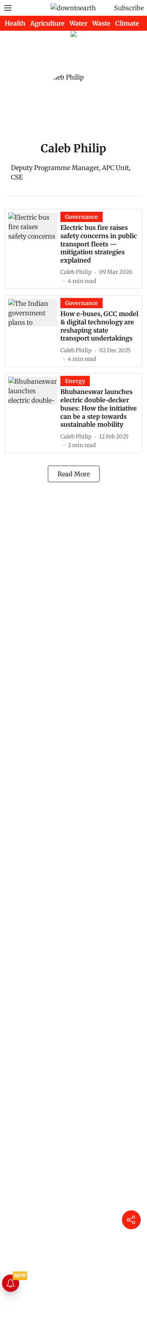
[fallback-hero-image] (34, 248)
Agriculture (47, 23)
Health (15, 23)
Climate (127, 23)
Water (78, 23)
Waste (101, 23)
